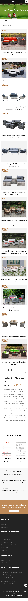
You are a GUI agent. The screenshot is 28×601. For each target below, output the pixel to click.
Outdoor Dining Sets (6, 542)
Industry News (5, 563)
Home (2, 20)
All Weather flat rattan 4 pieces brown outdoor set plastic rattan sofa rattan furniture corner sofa (14, 223)
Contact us (15, 511)
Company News (5, 560)
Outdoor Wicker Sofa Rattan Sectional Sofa (14, 336)
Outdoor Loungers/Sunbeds (8, 545)
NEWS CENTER (6, 555)
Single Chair (4, 550)
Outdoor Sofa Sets (6, 539)
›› (25, 372)
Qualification (4, 527)
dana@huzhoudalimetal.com (8, 584)
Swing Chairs (4, 548)
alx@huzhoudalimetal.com (8, 581)
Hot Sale (3, 537)
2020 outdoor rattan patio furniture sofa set (14, 81)
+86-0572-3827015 (7, 578)
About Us (3, 524)
